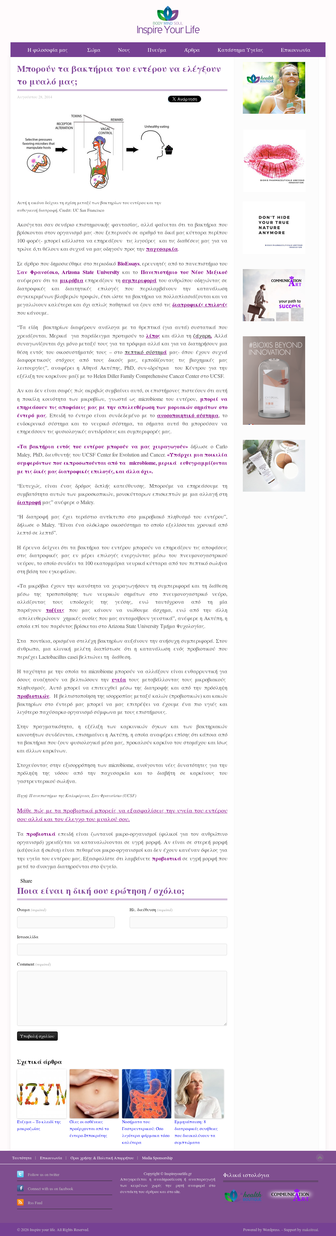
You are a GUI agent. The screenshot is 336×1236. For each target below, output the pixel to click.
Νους (124, 49)
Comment (34, 964)
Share (26, 880)
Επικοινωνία (295, 49)
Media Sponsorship (157, 1157)
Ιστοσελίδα (27, 937)
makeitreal (310, 1229)
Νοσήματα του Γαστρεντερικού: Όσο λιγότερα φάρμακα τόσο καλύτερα (146, 1132)
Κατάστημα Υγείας (240, 49)
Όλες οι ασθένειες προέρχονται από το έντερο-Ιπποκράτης (89, 1128)
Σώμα (93, 49)
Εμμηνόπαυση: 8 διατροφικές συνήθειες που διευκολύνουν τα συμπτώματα (196, 1132)
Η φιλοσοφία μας (48, 49)
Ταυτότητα (22, 1157)
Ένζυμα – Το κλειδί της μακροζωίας (39, 1125)
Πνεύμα (157, 49)
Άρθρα (192, 49)
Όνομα (31, 909)
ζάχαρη (202, 335)
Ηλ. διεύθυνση (151, 909)
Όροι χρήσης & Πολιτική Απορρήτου (102, 1157)
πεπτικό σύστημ (144, 351)
